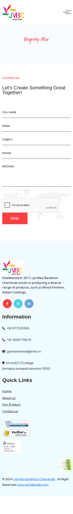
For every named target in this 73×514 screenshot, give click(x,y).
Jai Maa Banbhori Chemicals (34, 479)
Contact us (10, 411)
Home (6, 391)
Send (15, 218)
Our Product (11, 404)
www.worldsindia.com (32, 485)
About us (9, 398)
